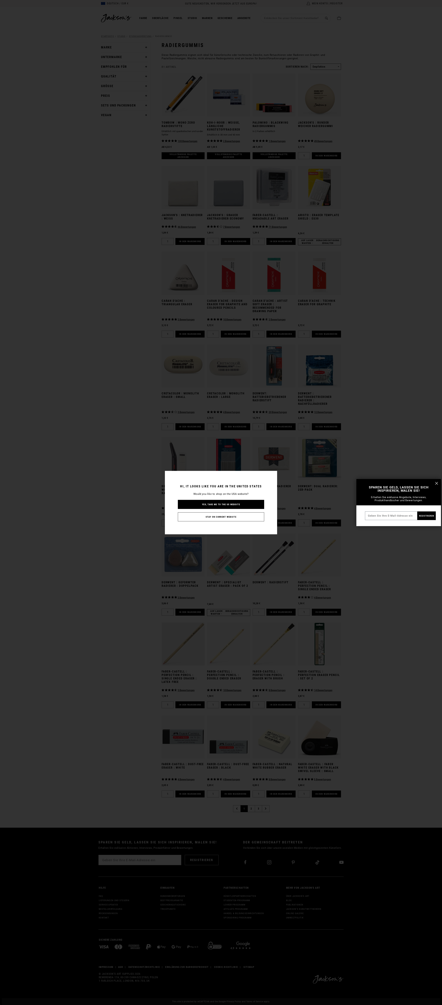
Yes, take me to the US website (221, 504)
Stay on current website (221, 516)
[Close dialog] (437, 483)
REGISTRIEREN (426, 516)
